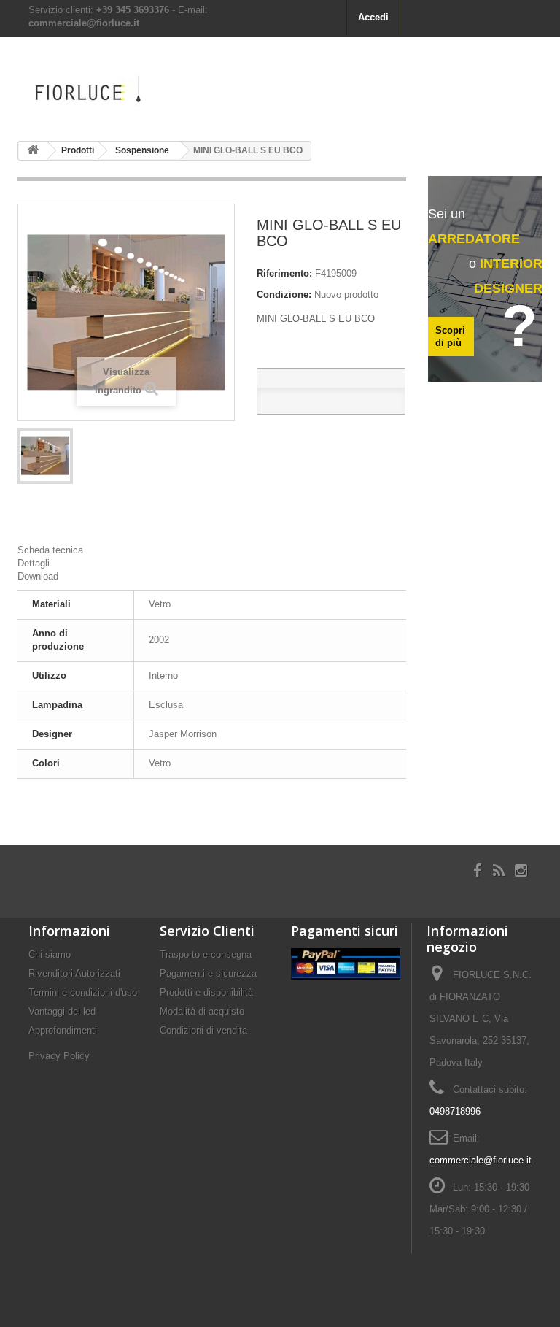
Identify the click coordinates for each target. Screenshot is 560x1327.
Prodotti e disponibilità (206, 992)
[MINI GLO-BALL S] (45, 456)
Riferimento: (284, 273)
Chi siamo (49, 954)
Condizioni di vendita (203, 1030)
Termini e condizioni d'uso (82, 992)
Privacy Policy (59, 1055)
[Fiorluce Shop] (98, 92)
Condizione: (284, 294)
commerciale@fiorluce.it (83, 23)
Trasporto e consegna (206, 954)
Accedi (373, 17)
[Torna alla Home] (33, 151)
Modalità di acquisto (202, 1011)
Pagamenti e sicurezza (208, 973)
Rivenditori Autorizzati (74, 973)
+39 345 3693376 (132, 9)
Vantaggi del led (62, 1011)
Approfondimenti (62, 1030)
